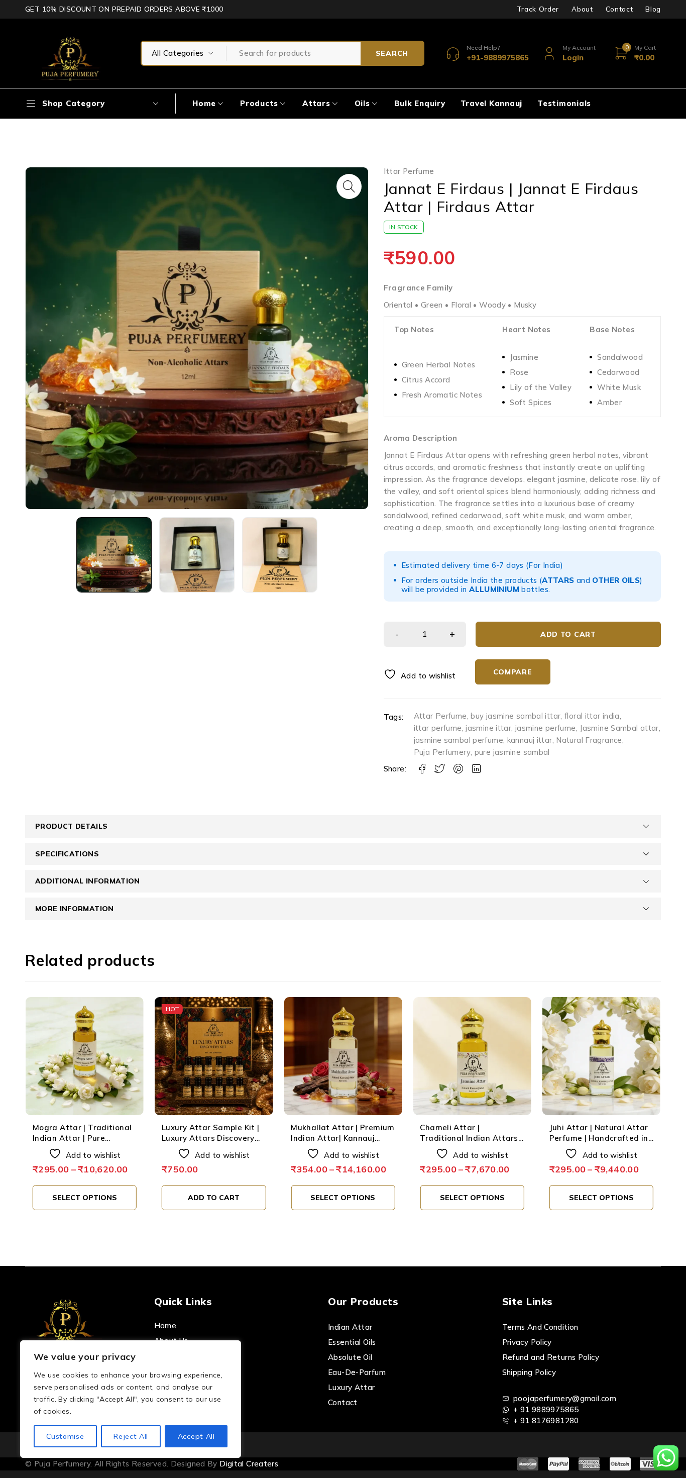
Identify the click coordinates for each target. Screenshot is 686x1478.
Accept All (196, 1436)
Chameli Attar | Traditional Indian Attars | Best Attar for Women (342, 1138)
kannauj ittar (529, 740)
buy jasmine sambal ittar (515, 716)
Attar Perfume (440, 716)
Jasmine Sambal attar (619, 728)
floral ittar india (592, 716)
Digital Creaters (248, 1463)
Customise (65, 1436)
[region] (130, 1399)
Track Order (538, 9)
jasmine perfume (545, 728)
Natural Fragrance (589, 740)
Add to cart (568, 634)
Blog (653, 9)
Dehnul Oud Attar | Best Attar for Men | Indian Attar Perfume (596, 1138)
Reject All (130, 1436)
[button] (349, 186)
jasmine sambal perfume (458, 740)
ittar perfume (438, 728)
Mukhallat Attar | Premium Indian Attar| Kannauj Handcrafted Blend (213, 1138)
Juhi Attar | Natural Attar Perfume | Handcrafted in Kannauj (469, 1138)
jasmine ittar (488, 728)
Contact (619, 9)
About (582, 9)
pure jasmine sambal (512, 752)
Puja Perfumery (442, 752)
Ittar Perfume (409, 171)
